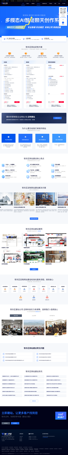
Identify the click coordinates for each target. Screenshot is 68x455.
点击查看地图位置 (45, 437)
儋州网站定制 (55, 448)
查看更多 (34, 269)
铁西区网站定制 (6, 447)
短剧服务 (33, 3)
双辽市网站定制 (30, 447)
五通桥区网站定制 (36, 448)
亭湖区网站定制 (8, 449)
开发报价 (50, 3)
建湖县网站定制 (4, 449)
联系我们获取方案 (34, 218)
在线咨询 (5, 423)
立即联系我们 (57, 118)
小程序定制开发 (26, 451)
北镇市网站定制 (13, 449)
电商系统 (20, 439)
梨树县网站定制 (16, 447)
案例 (55, 3)
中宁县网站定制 (36, 449)
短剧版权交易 (44, 3)
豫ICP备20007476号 (23, 453)
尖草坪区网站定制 (41, 448)
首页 (23, 3)
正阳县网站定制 (22, 449)
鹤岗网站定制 (17, 449)
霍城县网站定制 (31, 449)
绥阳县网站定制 (21, 448)
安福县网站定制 (26, 448)
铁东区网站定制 (11, 447)
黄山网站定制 (26, 449)
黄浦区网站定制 (6, 448)
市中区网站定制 (16, 448)
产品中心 (27, 3)
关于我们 (63, 3)
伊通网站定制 (20, 447)
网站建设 (38, 3)
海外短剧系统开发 (37, 451)
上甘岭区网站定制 (11, 448)
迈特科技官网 (21, 451)
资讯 (59, 3)
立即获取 (39, 231)
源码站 (29, 451)
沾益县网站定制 (51, 448)
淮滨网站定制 (60, 448)
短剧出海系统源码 (12, 451)
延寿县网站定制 (46, 448)
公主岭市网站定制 (25, 447)
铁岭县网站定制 (31, 448)
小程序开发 (21, 436)
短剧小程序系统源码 (6, 451)
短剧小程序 (32, 451)
